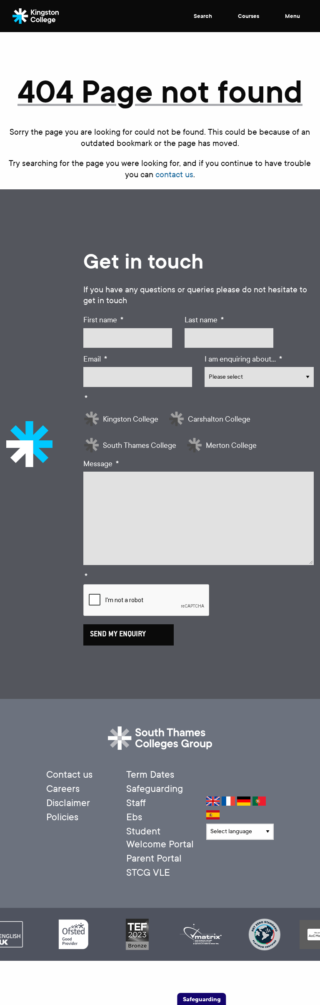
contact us (174, 174)
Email (95, 359)
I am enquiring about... (243, 359)
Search (203, 16)
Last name (204, 320)
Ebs (134, 817)
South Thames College (139, 445)
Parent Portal (154, 858)
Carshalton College (219, 419)
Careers (63, 788)
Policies (62, 817)
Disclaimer (68, 803)
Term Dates (150, 774)
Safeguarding (154, 788)
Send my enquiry (118, 635)
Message (101, 464)
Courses (249, 16)
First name (103, 320)
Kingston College (130, 419)
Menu (293, 16)
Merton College (231, 445)
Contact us (69, 774)
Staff (136, 803)
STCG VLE (148, 872)
